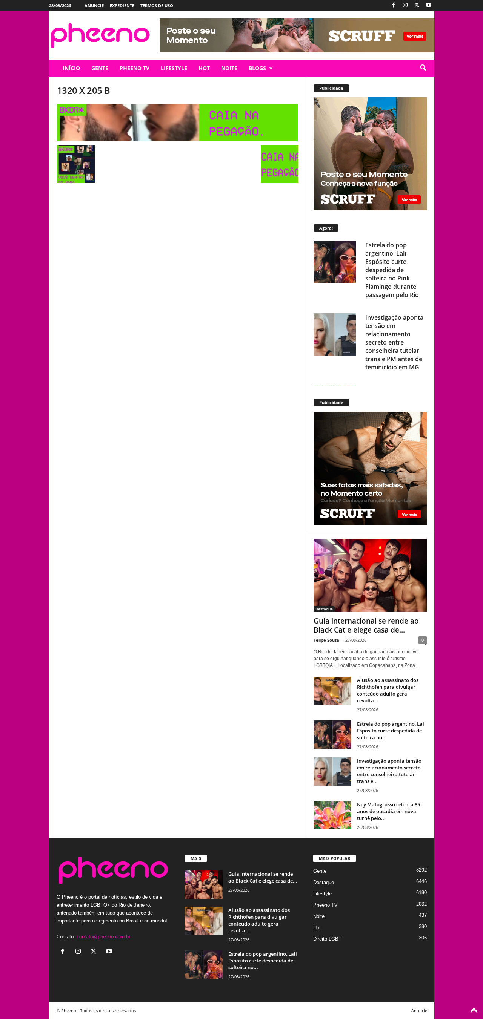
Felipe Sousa (326, 640)
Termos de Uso (156, 5)
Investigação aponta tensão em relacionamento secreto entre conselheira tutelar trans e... (389, 771)
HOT (204, 68)
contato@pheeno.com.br (103, 936)
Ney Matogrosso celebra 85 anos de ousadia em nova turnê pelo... (388, 811)
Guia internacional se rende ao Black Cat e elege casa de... (366, 625)
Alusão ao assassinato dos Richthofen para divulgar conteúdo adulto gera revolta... (387, 690)
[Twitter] (416, 5)
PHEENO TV (134, 68)
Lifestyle (322, 893)
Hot (317, 927)
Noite (319, 916)
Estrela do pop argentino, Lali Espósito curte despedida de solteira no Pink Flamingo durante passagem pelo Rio (392, 270)
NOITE (229, 68)
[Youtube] (428, 5)
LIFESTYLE (174, 68)
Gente (319, 871)
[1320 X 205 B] (177, 122)
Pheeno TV (325, 905)
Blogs (257, 68)
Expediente (122, 5)
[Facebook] (393, 5)
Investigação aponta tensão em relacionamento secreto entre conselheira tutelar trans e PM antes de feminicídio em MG (394, 342)
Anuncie (94, 5)
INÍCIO (71, 68)
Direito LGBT (327, 939)
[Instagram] (405, 5)
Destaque (324, 608)
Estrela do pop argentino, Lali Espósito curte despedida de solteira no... (391, 730)
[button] (423, 68)
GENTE (99, 68)
